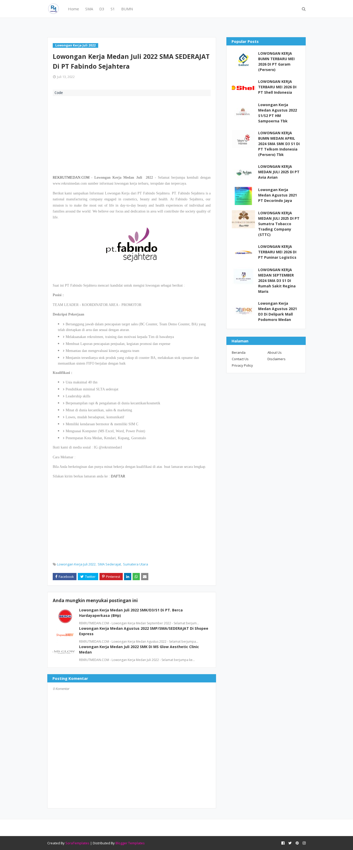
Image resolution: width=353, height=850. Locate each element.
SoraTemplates (77, 843)
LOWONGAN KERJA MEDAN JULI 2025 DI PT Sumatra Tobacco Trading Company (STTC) (279, 223)
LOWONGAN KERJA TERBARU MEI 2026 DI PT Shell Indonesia (277, 87)
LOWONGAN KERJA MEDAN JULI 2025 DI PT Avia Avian (279, 172)
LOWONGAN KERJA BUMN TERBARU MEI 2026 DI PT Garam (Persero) (276, 61)
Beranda (238, 352)
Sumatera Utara (135, 564)
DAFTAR (118, 476)
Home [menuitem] (73, 8)
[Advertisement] (132, 135)
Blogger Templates (130, 843)
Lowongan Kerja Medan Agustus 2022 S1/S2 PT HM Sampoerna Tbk (277, 112)
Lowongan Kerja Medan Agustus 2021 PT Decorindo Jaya (277, 195)
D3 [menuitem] (101, 8)
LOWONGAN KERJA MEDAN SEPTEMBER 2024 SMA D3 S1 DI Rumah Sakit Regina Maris (277, 280)
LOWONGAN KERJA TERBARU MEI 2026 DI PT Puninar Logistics (277, 252)
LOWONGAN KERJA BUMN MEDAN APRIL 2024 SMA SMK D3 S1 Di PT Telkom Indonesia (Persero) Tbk (279, 143)
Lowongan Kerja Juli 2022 (76, 564)
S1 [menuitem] (113, 8)
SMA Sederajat (109, 564)
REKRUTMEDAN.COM (71, 177)
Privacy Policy (242, 365)
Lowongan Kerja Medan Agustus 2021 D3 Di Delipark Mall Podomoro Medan (277, 311)
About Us (274, 352)
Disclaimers (276, 359)
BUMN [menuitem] (127, 8)
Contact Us (240, 359)
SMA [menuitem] (89, 8)
